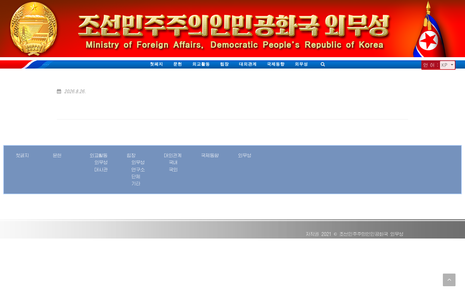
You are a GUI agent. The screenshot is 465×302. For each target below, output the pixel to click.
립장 (224, 64)
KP (446, 65)
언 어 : (431, 65)
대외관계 (248, 64)
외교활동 (201, 64)
